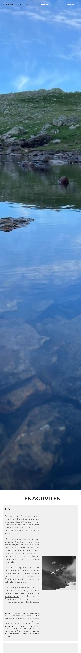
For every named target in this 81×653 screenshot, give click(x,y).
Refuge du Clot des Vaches (17, 4)
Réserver (70, 5)
